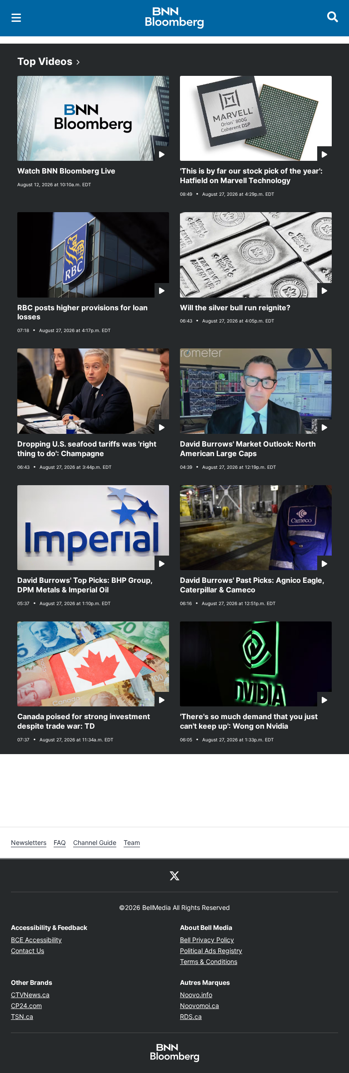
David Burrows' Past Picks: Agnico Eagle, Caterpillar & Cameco (252, 585)
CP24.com (26, 1005)
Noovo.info (196, 994)
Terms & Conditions (208, 961)
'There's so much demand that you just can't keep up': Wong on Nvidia (249, 721)
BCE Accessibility (36, 940)
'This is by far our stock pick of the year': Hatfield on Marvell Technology (251, 175)
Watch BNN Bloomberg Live (66, 170)
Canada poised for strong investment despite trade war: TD (83, 721)
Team (132, 842)
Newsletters (28, 842)
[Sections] (16, 18)
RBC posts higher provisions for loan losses (82, 312)
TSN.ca (22, 1016)
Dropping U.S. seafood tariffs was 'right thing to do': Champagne (86, 448)
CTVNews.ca (30, 994)
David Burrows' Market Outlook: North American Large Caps (248, 448)
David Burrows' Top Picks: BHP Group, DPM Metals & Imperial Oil (85, 585)
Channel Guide (94, 842)
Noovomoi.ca (199, 1005)
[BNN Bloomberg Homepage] (174, 18)
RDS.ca (191, 1016)
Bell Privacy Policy (207, 940)
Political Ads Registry (211, 950)
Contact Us (27, 950)
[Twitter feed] (174, 875)
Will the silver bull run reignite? (235, 307)
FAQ (60, 842)
